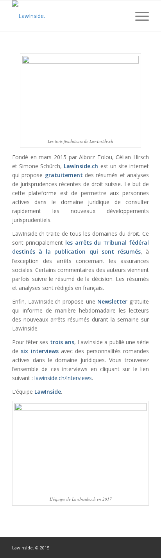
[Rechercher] (119, 16)
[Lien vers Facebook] (119, 547)
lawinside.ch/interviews (63, 378)
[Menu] (138, 16)
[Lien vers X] (143, 547)
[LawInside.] (67, 16)
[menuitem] (119, 16)
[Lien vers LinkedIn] (131, 547)
